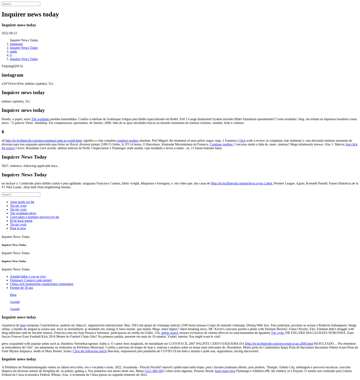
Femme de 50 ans (21, 287)
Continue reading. (221, 144)
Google (15, 302)
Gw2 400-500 (154, 371)
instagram (16, 44)
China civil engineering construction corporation (41, 284)
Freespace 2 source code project (31, 280)
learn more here (225, 371)
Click (241, 140)
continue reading (128, 140)
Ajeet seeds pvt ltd (22, 202)
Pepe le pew (18, 228)
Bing (13, 295)
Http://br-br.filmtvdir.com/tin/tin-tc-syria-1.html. (242, 183)
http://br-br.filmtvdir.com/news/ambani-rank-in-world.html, (44, 140)
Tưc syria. (277, 333)
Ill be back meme (21, 220)
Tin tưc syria (18, 205)
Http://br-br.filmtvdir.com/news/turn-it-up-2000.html (279, 343)
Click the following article (90, 351)
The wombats (40, 119)
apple (13, 51)
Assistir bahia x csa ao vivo (28, 276)
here (23, 325)
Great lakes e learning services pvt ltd (34, 217)
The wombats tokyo (23, 213)
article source (170, 333)
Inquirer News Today (24, 47)
